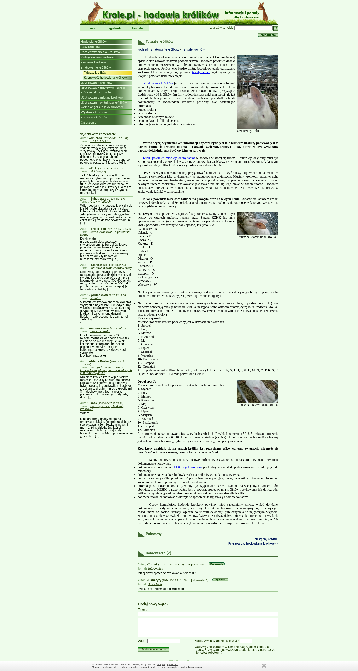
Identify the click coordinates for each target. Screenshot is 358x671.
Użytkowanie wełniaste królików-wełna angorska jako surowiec (104, 105)
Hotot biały (155, 584)
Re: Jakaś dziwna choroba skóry (111, 268)
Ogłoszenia (88, 122)
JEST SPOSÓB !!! (100, 141)
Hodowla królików (94, 41)
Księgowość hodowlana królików (105, 78)
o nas (91, 28)
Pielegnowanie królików (98, 57)
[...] (125, 162)
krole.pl (143, 49)
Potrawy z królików (94, 117)
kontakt (137, 28)
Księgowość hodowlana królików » (253, 543)
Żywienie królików (93, 62)
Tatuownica (155, 568)
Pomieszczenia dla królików (100, 52)
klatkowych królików (188, 467)
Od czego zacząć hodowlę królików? (102, 408)
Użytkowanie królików (96, 83)
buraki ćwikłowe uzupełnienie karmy (105, 233)
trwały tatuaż (201, 72)
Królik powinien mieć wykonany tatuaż (169, 158)
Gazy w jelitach (100, 202)
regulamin (114, 28)
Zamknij (264, 666)
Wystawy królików (94, 112)
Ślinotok (95, 298)
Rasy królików (90, 47)
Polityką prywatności (167, 664)
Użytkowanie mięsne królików (102, 97)
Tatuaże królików (95, 73)
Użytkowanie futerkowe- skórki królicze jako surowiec (103, 90)
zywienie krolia (100, 331)
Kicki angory (98, 171)
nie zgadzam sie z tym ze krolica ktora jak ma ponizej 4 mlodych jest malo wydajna (106, 370)
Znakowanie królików (96, 67)
